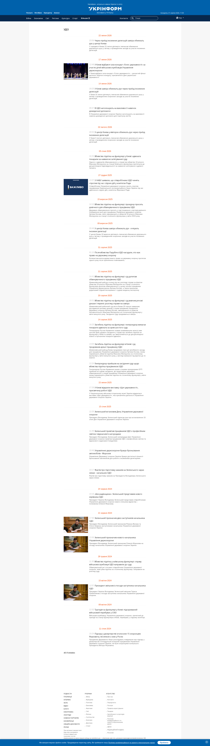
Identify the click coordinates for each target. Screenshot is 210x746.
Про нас (110, 697)
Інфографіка (68, 712)
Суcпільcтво (90, 717)
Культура (66, 18)
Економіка (38, 18)
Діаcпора (89, 723)
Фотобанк (38, 13)
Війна (28, 18)
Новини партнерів (71, 718)
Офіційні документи (72, 724)
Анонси (57, 13)
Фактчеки (89, 708)
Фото (66, 703)
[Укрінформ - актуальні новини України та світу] (105, 8)
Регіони (55, 18)
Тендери (110, 711)
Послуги (29, 13)
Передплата (111, 702)
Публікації (68, 697)
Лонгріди (67, 715)
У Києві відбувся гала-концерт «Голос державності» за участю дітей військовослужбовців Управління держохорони (117, 67)
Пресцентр (48, 13)
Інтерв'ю (67, 700)
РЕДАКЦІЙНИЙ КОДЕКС (115, 730)
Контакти (124, 18)
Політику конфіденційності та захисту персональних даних (131, 743)
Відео (66, 706)
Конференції (69, 721)
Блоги (66, 709)
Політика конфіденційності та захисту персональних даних (115, 721)
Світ (47, 18)
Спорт (75, 18)
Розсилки (110, 733)
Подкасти (68, 694)
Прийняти (164, 743)
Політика (89, 702)
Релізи (66, 727)
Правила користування (115, 708)
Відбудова (89, 700)
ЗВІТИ (109, 727)
